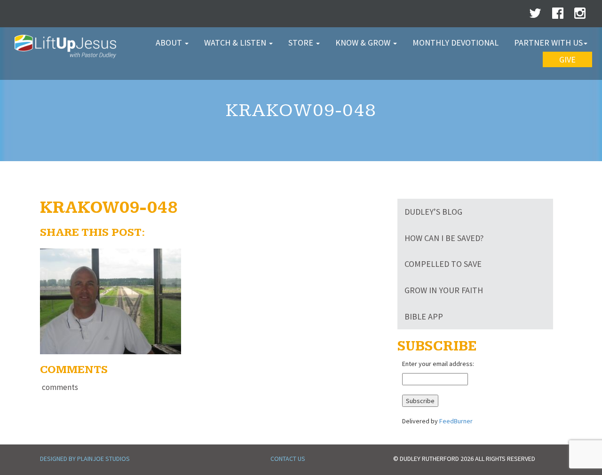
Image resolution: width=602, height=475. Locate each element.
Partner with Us (548, 42)
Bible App (423, 316)
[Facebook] (557, 15)
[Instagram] (580, 15)
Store (301, 42)
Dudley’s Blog (433, 211)
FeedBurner (456, 421)
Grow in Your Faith (443, 290)
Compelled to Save (443, 263)
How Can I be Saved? (443, 238)
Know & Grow (363, 42)
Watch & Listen (236, 42)
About (170, 42)
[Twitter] (535, 15)
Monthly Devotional (455, 42)
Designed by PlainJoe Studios (85, 458)
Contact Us (287, 458)
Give (567, 59)
